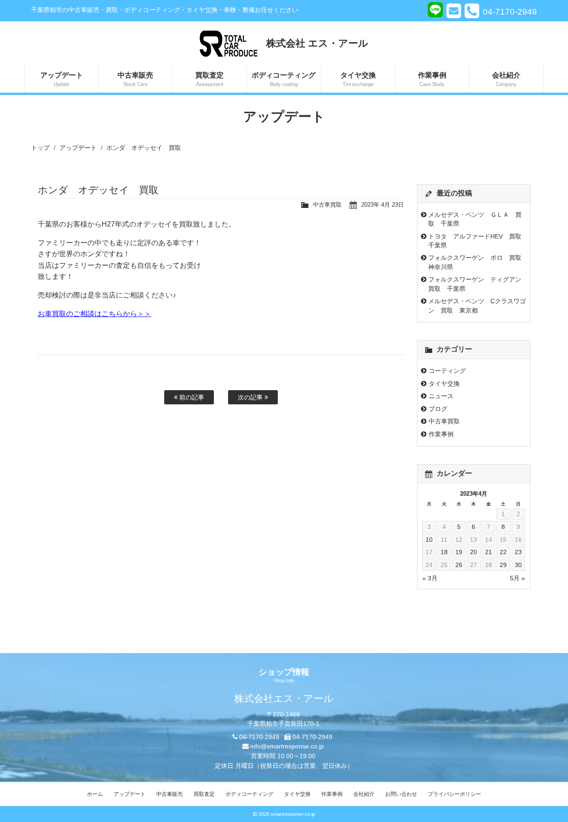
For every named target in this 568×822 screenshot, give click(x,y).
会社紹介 (506, 78)
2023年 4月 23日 (382, 204)
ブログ (438, 408)
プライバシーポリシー (454, 794)
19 (458, 552)
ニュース (441, 395)
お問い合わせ (401, 794)
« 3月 (430, 578)
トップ (40, 147)
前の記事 (191, 397)
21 (488, 552)
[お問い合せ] (453, 10)
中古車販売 (135, 78)
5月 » (517, 578)
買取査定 (209, 78)
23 (518, 552)
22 (503, 552)
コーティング (447, 370)
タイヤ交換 (358, 78)
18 (444, 552)
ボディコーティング (284, 78)
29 (503, 564)
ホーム (95, 794)
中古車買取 (327, 204)
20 (473, 552)
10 (429, 539)
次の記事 (251, 397)
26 (458, 564)
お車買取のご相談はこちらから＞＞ (94, 313)
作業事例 (432, 78)
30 (518, 564)
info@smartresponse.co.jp (287, 746)
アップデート (61, 78)
